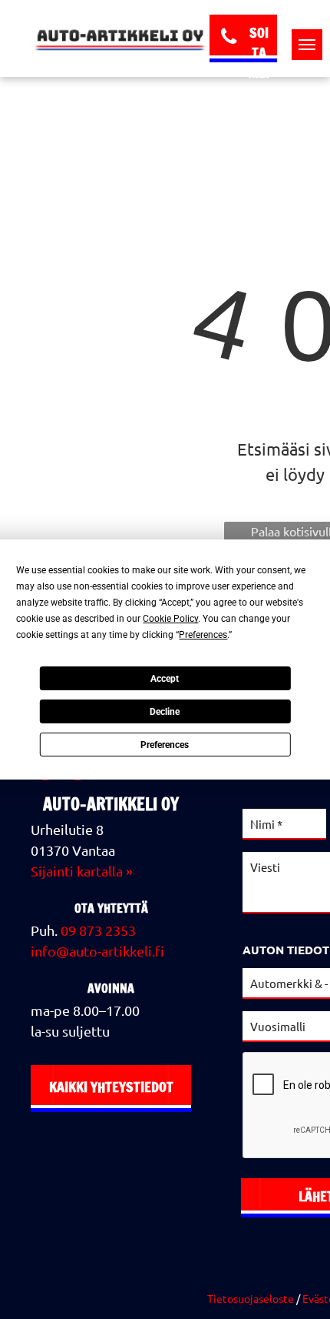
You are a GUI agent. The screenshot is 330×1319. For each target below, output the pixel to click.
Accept (164, 678)
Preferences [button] (203, 634)
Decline (165, 711)
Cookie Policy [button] (170, 618)
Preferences (164, 745)
